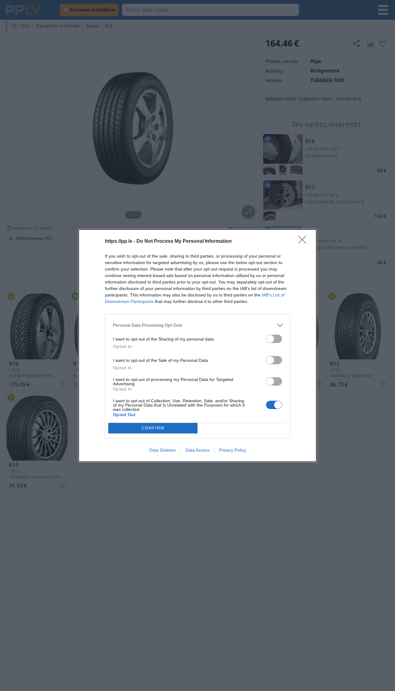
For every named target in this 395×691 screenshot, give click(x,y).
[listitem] (197, 325)
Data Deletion (162, 450)
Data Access (197, 450)
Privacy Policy (232, 450)
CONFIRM (153, 428)
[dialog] (197, 346)
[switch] (274, 339)
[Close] (304, 241)
